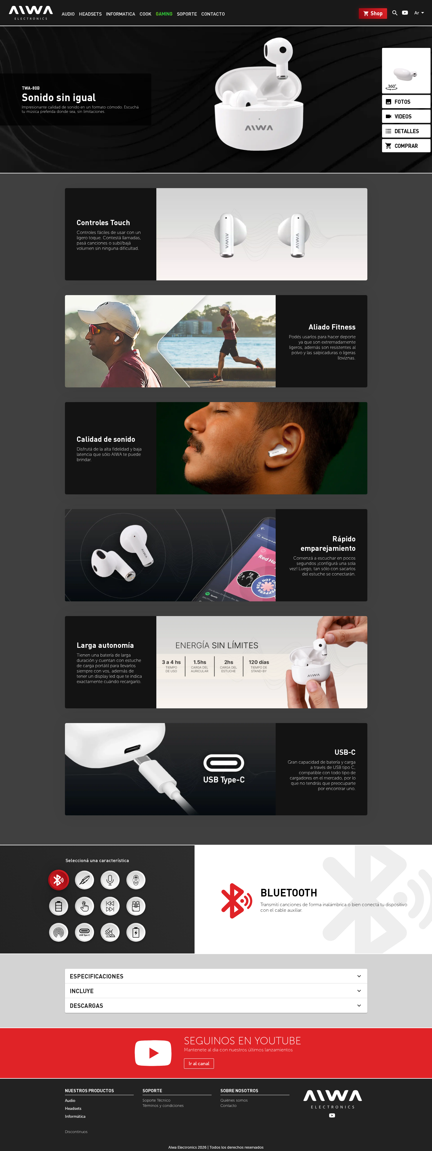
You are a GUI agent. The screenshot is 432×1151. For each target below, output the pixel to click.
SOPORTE (187, 14)
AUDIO (68, 14)
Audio (70, 1100)
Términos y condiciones (163, 1105)
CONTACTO (213, 14)
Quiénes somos (234, 1100)
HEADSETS (90, 14)
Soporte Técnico (156, 1100)
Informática (75, 1116)
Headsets (73, 1108)
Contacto (228, 1105)
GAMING (164, 14)
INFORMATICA (120, 14)
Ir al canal (199, 1063)
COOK (145, 14)
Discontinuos (76, 1132)
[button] (216, 976)
